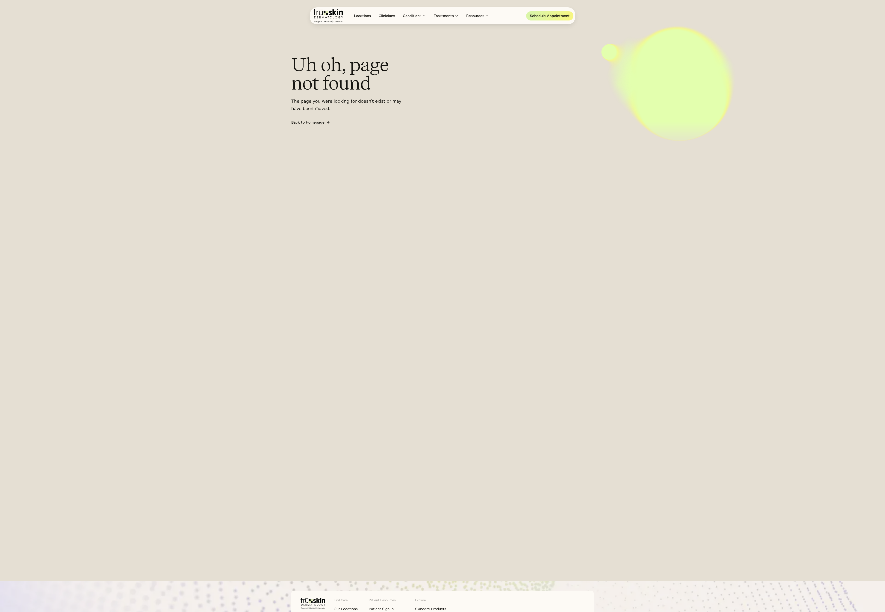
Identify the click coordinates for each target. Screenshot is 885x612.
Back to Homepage (307, 122)
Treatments (444, 16)
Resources (475, 16)
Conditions (412, 16)
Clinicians (387, 16)
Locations (362, 16)
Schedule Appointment (550, 16)
